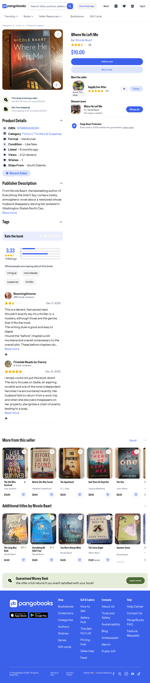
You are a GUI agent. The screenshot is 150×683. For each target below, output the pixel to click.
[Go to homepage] (14, 6)
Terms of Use (54, 673)
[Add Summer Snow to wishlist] (136, 517)
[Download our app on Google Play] (38, 615)
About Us (108, 606)
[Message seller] (124, 89)
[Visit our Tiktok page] (139, 674)
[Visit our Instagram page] (126, 674)
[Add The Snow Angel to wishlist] (108, 517)
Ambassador (110, 638)
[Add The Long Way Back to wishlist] (24, 517)
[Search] (70, 6)
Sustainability (111, 624)
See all (133, 440)
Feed (83, 657)
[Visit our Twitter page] (120, 674)
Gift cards (64, 647)
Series (62, 640)
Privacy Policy (70, 673)
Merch (106, 644)
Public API (109, 651)
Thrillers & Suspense (35, 25)
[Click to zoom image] (32, 59)
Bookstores (77, 16)
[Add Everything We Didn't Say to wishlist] (52, 517)
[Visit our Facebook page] (113, 674)
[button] (32, 120)
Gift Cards (96, 16)
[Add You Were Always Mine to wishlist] (80, 517)
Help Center (135, 606)
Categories (7, 25)
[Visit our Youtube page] (132, 674)
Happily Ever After (97, 87)
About (106, 6)
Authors (63, 626)
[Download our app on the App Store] (18, 615)
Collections (65, 613)
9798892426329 (28, 128)
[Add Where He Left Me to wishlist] (58, 34)
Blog (105, 631)
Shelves (63, 633)
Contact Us (134, 613)
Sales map (87, 651)
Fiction (19, 25)
